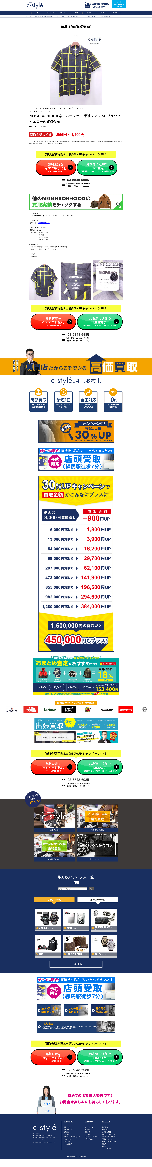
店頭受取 (101, 12)
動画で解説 (67, 1141)
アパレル (45, 108)
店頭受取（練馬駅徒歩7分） (72, 1136)
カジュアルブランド (70, 108)
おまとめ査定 (106, 1132)
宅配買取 (76, 12)
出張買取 (89, 12)
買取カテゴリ (63, 12)
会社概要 (87, 1132)
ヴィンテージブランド (109, 1141)
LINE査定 (105, 1129)
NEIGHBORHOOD (44, 223)
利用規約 (87, 1134)
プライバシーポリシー (92, 1136)
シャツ (84, 108)
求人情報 (87, 1129)
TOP (38, 12)
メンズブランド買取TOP (33, 16)
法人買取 (105, 1127)
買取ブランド (50, 12)
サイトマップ (89, 1127)
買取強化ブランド (108, 1139)
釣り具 (104, 1144)
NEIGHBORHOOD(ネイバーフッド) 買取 (53, 16)
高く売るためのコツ (108, 1134)
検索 (91, 889)
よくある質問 (114, 12)
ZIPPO (104, 1146)
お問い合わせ (89, 1139)
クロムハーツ (106, 1148)
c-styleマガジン (68, 1139)
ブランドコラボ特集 (108, 1136)
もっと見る (76, 964)
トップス (55, 108)
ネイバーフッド (46, 111)
